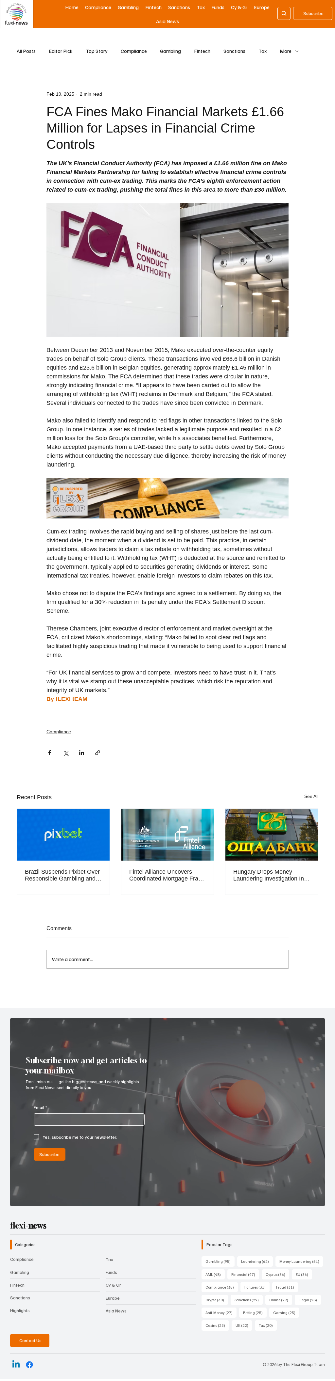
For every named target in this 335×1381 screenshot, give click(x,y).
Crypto (216, 1299)
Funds (111, 1272)
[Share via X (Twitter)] (65, 753)
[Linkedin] (16, 1364)
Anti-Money (221, 1312)
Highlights (20, 1310)
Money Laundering (301, 1261)
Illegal (310, 1299)
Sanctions (234, 51)
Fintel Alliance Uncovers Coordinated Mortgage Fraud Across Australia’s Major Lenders (167, 875)
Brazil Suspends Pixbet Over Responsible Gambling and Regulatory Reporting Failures (62, 875)
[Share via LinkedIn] (82, 753)
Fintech (202, 51)
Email (40, 1107)
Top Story (97, 51)
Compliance (134, 51)
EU (304, 1274)
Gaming (286, 1312)
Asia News (116, 1310)
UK (244, 1325)
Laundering (257, 1261)
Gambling (170, 51)
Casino (217, 1325)
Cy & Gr (113, 1285)
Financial (245, 1274)
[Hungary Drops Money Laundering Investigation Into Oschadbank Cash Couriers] (271, 835)
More (285, 51)
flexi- (28, 1225)
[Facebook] (29, 1364)
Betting (255, 1312)
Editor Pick (61, 51)
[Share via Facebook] (49, 753)
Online (280, 1299)
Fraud (287, 1287)
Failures (257, 1287)
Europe (113, 1298)
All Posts (26, 51)
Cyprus (277, 1274)
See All (311, 796)
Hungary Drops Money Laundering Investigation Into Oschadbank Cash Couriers (271, 875)
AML (215, 1274)
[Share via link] (98, 753)
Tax (262, 51)
